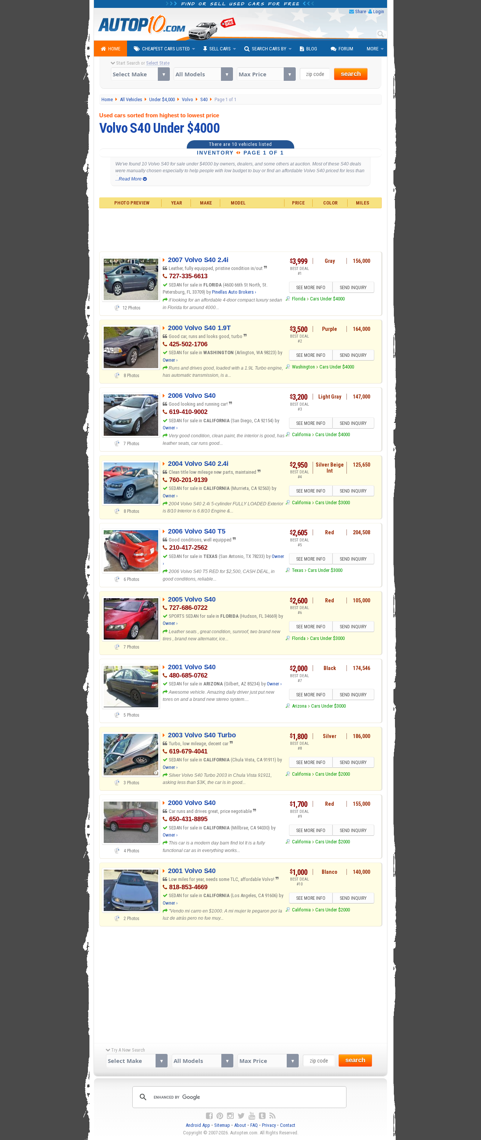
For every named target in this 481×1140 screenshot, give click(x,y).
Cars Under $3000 (332, 502)
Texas (297, 570)
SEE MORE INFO (310, 287)
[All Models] (203, 74)
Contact (287, 1125)
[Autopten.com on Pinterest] (219, 1115)
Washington (303, 367)
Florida (298, 299)
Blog (311, 49)
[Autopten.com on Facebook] (209, 1115)
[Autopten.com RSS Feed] (272, 1115)
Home (114, 49)
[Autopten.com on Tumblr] (262, 1115)
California (301, 434)
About (240, 1125)
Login (378, 11)
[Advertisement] (240, 229)
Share (360, 11)
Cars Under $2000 (332, 774)
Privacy (269, 1125)
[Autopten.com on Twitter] (241, 1115)
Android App (198, 1125)
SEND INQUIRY (353, 287)
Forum (346, 49)
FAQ (254, 1125)
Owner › (170, 360)
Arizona (299, 706)
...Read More (129, 179)
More (372, 49)
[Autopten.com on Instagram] (230, 1115)
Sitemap (222, 1125)
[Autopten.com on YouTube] (251, 1115)
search (351, 73)
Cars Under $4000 (327, 299)
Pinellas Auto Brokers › (234, 292)
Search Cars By (269, 49)
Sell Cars (220, 49)
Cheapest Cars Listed (166, 49)
